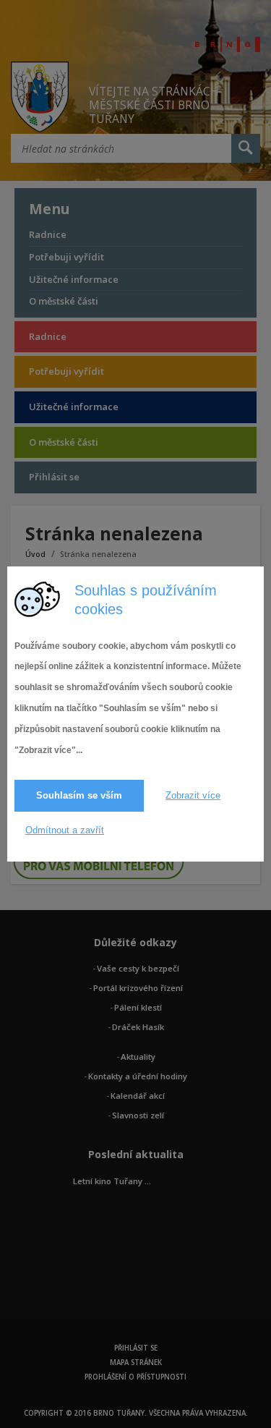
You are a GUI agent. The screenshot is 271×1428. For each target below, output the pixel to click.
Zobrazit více (192, 795)
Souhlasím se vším (79, 795)
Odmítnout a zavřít (64, 830)
